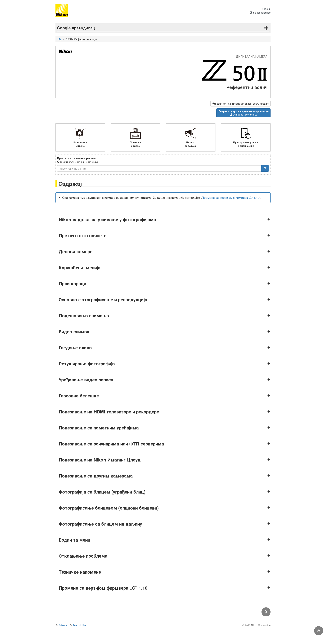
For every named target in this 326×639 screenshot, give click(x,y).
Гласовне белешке (79, 395)
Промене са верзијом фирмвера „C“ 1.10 (230, 197)
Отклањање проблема (83, 556)
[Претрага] (265, 168)
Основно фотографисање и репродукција (103, 299)
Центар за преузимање (243, 112)
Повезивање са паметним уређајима (99, 427)
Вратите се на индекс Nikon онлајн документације (241, 103)
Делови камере (75, 251)
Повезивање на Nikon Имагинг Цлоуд (100, 459)
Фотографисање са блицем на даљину (100, 523)
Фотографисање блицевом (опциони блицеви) (109, 507)
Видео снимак (74, 331)
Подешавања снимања (84, 315)
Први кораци (72, 283)
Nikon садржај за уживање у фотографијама (107, 219)
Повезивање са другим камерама (96, 475)
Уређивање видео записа (86, 379)
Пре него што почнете (82, 235)
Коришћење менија (79, 267)
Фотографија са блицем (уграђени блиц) (102, 491)
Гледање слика (75, 347)
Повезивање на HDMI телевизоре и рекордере (109, 411)
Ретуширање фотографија (87, 363)
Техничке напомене (80, 572)
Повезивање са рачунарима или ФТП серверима (111, 443)
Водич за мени (74, 539)
